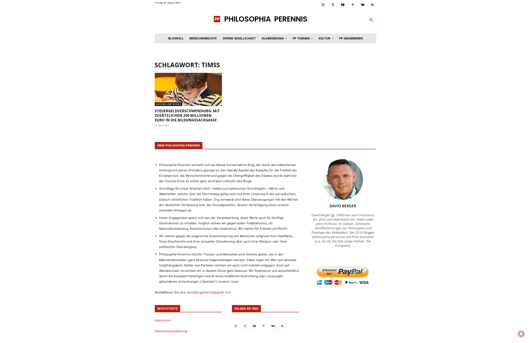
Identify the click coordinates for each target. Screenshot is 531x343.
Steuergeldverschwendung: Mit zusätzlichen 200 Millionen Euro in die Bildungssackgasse (187, 115)
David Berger (342, 205)
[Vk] (363, 5)
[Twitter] (333, 5)
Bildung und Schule (168, 104)
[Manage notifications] (521, 334)
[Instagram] (323, 5)
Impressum (163, 320)
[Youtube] (343, 5)
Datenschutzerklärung (171, 331)
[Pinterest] (353, 5)
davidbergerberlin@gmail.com (209, 292)
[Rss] (372, 5)
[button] (371, 20)
